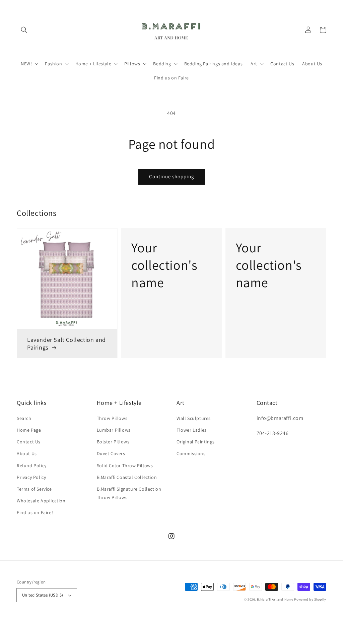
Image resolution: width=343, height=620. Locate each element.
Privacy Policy (31, 477)
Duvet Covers (111, 453)
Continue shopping (171, 176)
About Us (27, 453)
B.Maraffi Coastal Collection (127, 477)
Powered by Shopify (310, 599)
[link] (171, 293)
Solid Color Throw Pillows (125, 465)
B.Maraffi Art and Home (275, 599)
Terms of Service (34, 489)
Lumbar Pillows (114, 430)
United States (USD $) (42, 595)
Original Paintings (196, 442)
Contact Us (29, 442)
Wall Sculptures (194, 418)
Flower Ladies (192, 430)
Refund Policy (32, 465)
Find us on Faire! (35, 512)
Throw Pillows (112, 418)
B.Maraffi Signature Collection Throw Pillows (129, 493)
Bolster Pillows (113, 442)
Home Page (29, 430)
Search (24, 418)
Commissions (191, 453)
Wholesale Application (41, 501)
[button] (24, 29)
